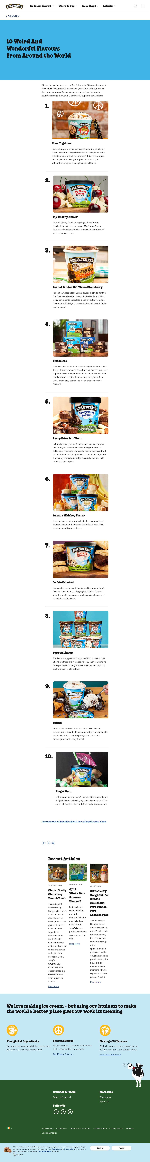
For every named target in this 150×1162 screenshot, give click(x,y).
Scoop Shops (89, 6)
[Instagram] (63, 1112)
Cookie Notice (100, 1128)
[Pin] (53, 843)
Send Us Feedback (62, 1097)
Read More (53, 986)
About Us (104, 1101)
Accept (121, 1148)
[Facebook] (56, 1112)
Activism (108, 6)
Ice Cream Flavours (40, 6)
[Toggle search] (135, 6)
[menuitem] (41, 6)
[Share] (44, 843)
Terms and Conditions (80, 1128)
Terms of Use (56, 1149)
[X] (70, 1112)
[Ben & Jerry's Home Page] (14, 6)
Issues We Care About (110, 1054)
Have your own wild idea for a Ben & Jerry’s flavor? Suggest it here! (74, 821)
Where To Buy (66, 6)
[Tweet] (49, 843)
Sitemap (130, 1128)
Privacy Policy (68, 1149)
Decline (100, 1148)
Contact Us (61, 1128)
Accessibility (48, 1128)
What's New (14, 16)
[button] (9, 1128)
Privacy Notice (116, 1128)
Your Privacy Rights (45, 1151)
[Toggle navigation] (143, 6)
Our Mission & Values (63, 1054)
